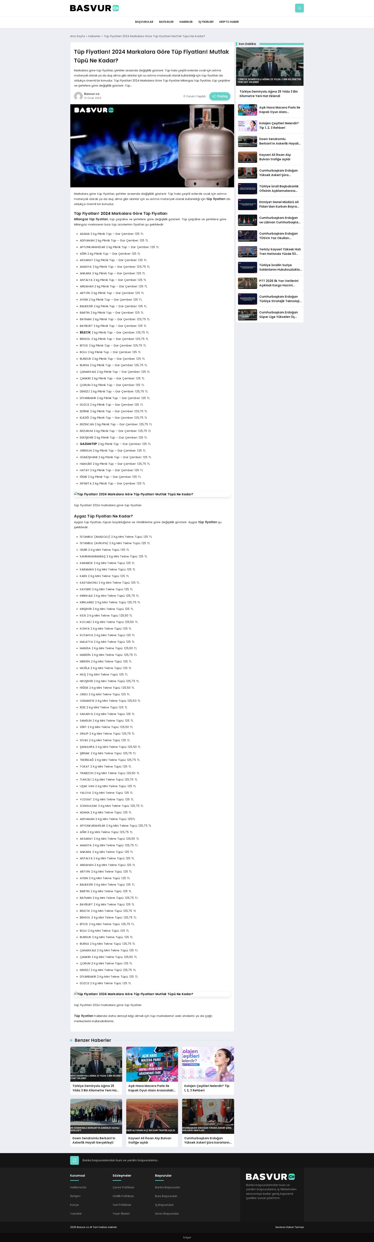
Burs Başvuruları (166, 1196)
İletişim (75, 1196)
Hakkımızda (78, 1187)
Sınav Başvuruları (167, 1213)
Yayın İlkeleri (121, 1213)
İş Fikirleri (205, 22)
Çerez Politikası (123, 1187)
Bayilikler (166, 22)
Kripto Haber (229, 22)
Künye (74, 1205)
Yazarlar (76, 1213)
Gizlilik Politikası (123, 1196)
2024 (106, 213)
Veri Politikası (122, 1205)
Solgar (187, 1237)
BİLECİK (85, 332)
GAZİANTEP (88, 444)
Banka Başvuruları (167, 1187)
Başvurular (144, 22)
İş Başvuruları (164, 1205)
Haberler (186, 22)
